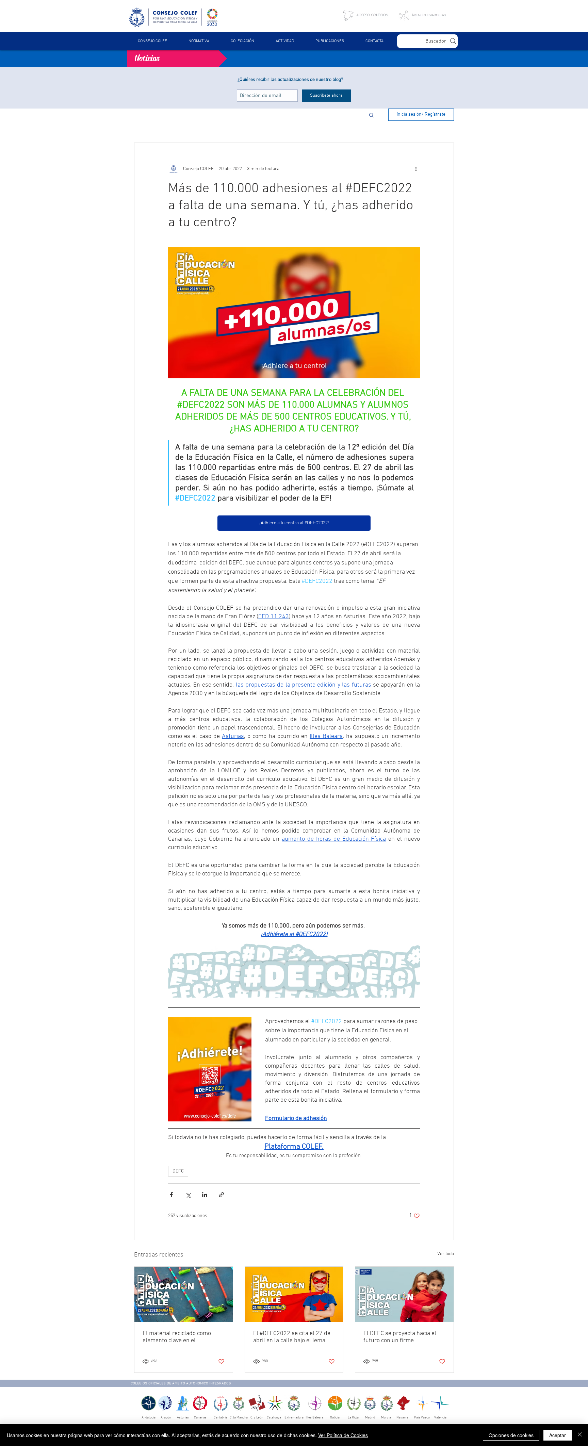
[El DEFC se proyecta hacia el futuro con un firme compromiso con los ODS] (404, 1294)
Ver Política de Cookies (343, 1435)
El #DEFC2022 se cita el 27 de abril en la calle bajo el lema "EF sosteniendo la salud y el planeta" (291, 1337)
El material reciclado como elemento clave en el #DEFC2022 (177, 1337)
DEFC (178, 1171)
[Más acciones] (416, 169)
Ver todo (445, 1254)
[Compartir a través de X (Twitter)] (188, 1195)
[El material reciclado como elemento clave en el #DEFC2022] (183, 1294)
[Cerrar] (580, 1435)
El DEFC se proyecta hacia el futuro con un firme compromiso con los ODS (399, 1337)
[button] (199, 41)
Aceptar (557, 1435)
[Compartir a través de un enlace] (221, 1195)
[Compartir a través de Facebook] (171, 1195)
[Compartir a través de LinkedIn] (204, 1195)
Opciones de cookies (511, 1435)
